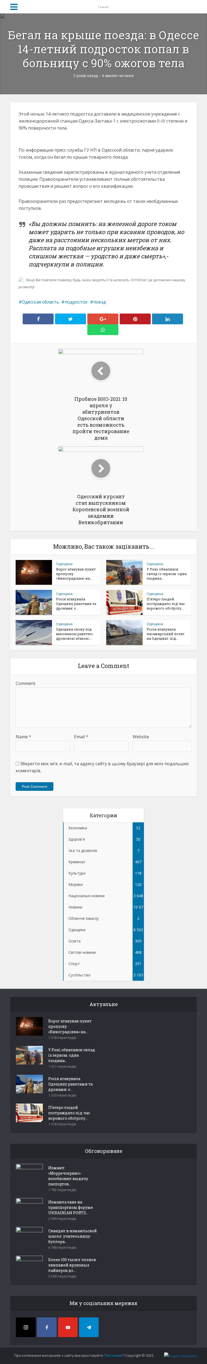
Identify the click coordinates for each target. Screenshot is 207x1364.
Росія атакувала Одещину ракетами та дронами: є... (76, 604)
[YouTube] (68, 1327)
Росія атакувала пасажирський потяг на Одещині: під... (166, 634)
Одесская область (40, 302)
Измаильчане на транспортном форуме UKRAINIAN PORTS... (70, 1207)
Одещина (64, 563)
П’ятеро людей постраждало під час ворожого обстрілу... (166, 604)
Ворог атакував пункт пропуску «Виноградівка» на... (70, 1026)
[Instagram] (26, 1327)
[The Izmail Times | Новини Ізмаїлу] (103, 6)
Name (23, 737)
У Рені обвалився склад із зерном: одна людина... (167, 574)
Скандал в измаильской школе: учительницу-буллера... (72, 1236)
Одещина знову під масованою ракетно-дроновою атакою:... (75, 634)
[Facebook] (47, 1327)
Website (141, 737)
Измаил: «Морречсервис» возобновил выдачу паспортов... (68, 1175)
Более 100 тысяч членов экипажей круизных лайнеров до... (72, 1265)
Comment (25, 683)
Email (81, 737)
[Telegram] (89, 1327)
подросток (76, 302)
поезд (99, 302)
